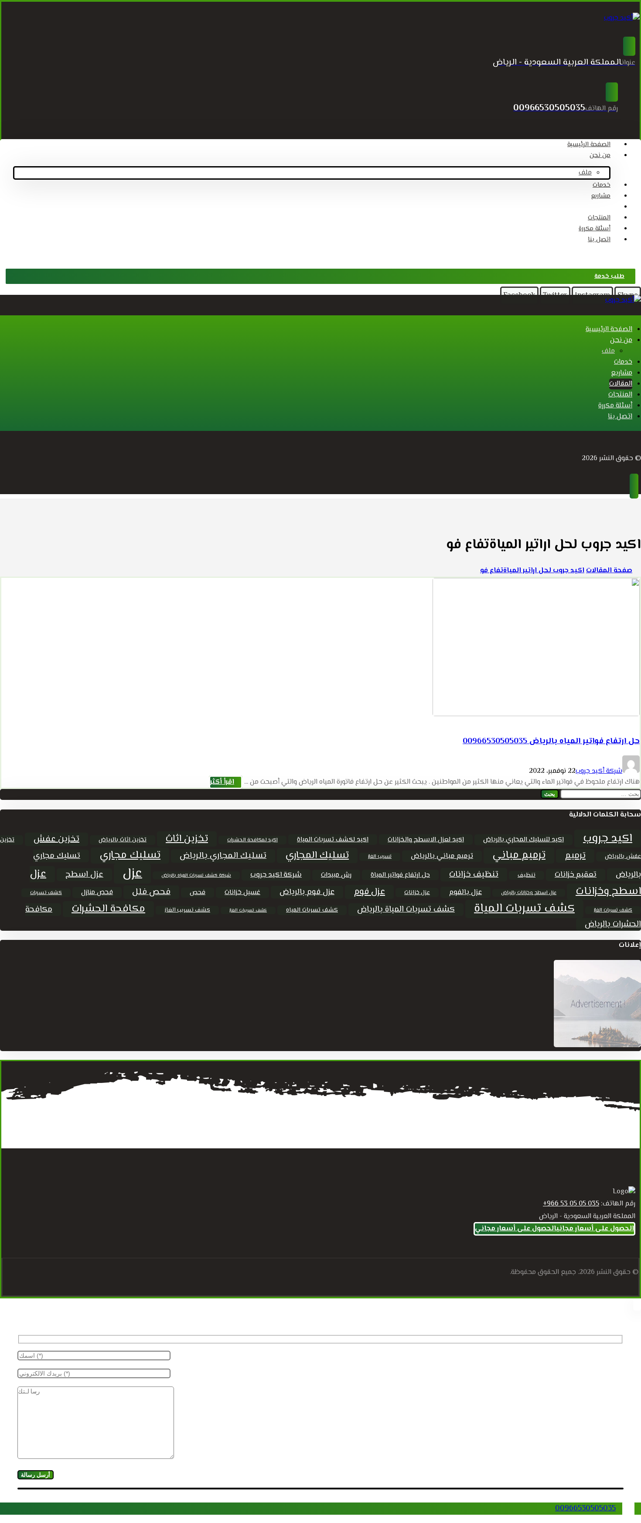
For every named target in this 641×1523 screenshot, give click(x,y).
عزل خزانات (417, 892)
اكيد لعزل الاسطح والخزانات (426, 839)
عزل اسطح (84, 874)
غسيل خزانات (242, 892)
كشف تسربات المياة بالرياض (406, 909)
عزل (132, 874)
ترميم (575, 856)
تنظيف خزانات (473, 874)
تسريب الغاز (380, 857)
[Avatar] (631, 771)
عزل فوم (369, 892)
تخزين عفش (56, 839)
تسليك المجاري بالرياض (223, 856)
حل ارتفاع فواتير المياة (400, 875)
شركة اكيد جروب (276, 875)
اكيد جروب (607, 838)
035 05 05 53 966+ (571, 1204)
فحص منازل (97, 892)
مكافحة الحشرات (108, 909)
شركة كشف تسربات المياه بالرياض (196, 875)
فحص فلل (151, 892)
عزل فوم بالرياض (307, 892)
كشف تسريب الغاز (187, 910)
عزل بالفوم (465, 892)
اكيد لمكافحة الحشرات (252, 840)
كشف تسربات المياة (524, 909)
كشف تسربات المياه (312, 910)
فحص (197, 893)
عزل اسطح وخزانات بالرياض (528, 893)
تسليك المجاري (317, 855)
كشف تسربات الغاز (613, 910)
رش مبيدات (336, 875)
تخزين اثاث (187, 839)
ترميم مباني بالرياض (442, 856)
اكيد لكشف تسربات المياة (332, 839)
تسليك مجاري (129, 855)
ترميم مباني (519, 855)
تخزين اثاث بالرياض (123, 840)
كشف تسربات (46, 892)
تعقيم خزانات (576, 875)
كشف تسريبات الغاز (248, 910)
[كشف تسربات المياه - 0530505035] (622, 18)
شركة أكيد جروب (599, 771)
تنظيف (526, 875)
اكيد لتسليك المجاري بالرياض (523, 839)
